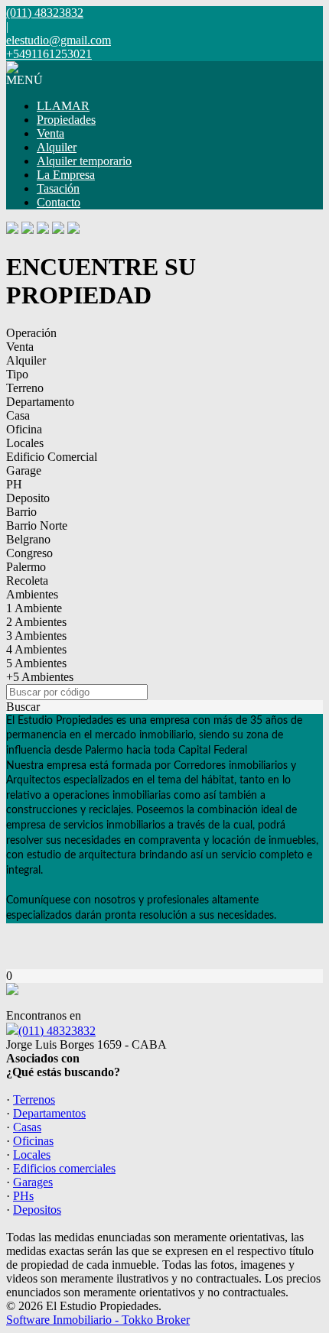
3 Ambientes (36, 635)
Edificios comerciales (64, 1168)
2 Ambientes (36, 621)
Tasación (58, 188)
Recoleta (27, 580)
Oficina (24, 429)
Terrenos (34, 1099)
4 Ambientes (36, 649)
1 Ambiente (34, 608)
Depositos (37, 1209)
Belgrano (28, 539)
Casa (18, 415)
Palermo (26, 566)
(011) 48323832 (57, 1030)
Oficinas (33, 1140)
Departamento (40, 401)
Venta (50, 133)
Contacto (58, 202)
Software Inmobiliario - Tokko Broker (98, 1319)
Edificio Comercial (51, 456)
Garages (33, 1182)
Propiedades (66, 119)
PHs (23, 1195)
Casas (27, 1127)
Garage (23, 470)
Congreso (29, 552)
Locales (25, 442)
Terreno (25, 387)
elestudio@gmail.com (58, 40)
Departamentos (49, 1113)
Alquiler (57, 147)
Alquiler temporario (84, 160)
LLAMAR (63, 105)
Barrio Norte (36, 525)
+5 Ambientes (39, 676)
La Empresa (66, 174)
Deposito (28, 497)
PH (14, 484)
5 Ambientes (36, 663)
